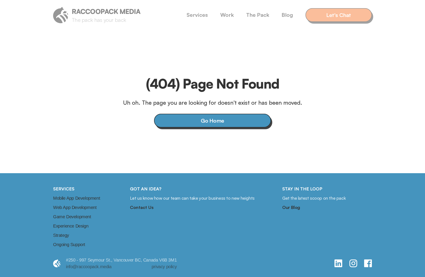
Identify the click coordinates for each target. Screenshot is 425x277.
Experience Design (70, 226)
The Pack (257, 14)
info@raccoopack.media (89, 266)
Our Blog (291, 207)
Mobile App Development (76, 198)
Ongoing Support (69, 244)
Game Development (72, 216)
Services (197, 14)
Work (227, 14)
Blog (287, 14)
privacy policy (164, 266)
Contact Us (142, 207)
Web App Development (75, 207)
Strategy (61, 235)
